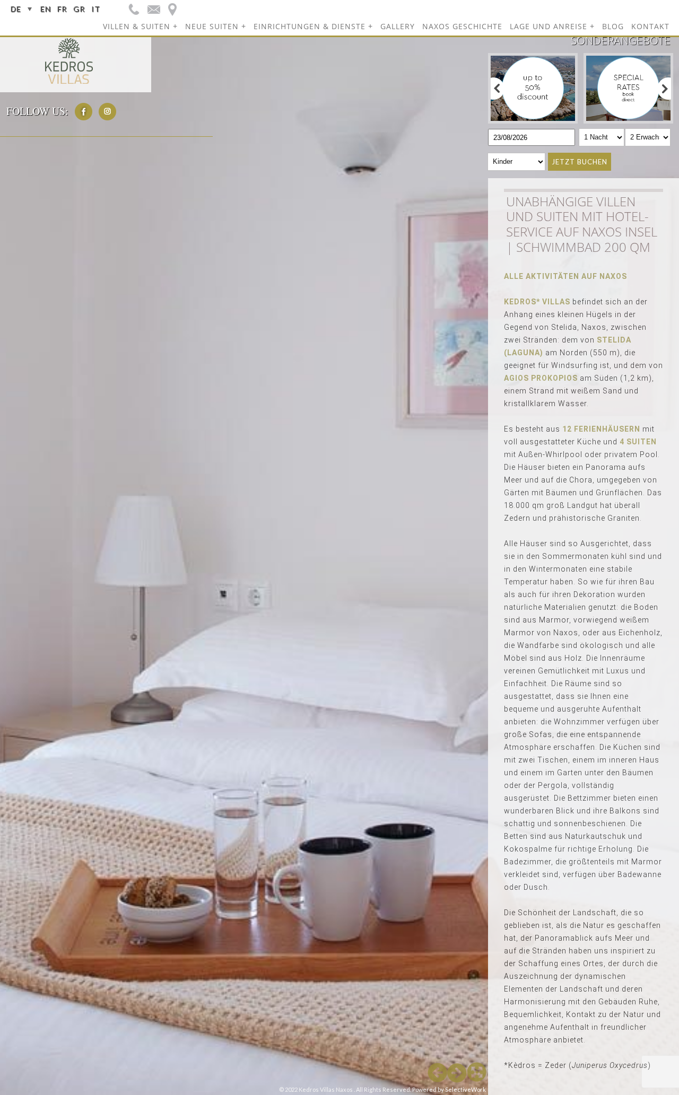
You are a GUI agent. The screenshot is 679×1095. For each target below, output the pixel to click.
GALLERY (397, 26)
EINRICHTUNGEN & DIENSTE (309, 26)
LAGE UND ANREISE (548, 26)
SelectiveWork (465, 1089)
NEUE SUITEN (212, 26)
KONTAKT (650, 26)
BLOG (613, 26)
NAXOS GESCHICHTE (462, 26)
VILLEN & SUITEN (136, 26)
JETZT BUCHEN (579, 161)
